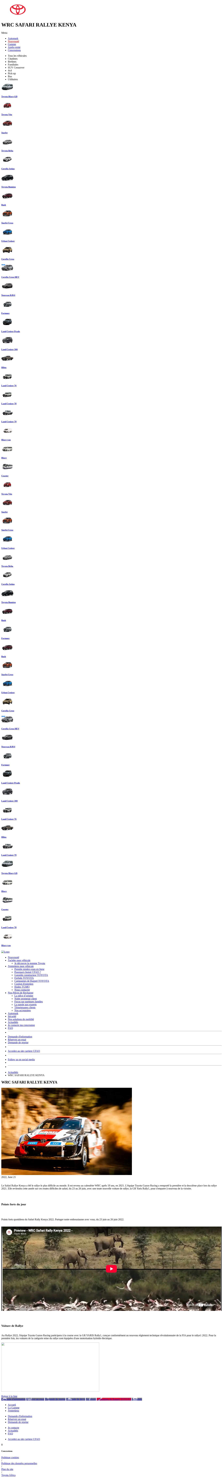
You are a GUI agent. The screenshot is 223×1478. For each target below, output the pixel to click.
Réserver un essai (35, 1399)
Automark (13, 38)
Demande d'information (20, 1036)
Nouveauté (13, 41)
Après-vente (14, 47)
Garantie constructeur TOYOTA (31, 975)
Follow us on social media (21, 1059)
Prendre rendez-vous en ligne (29, 969)
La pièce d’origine (23, 995)
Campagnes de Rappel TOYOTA (31, 981)
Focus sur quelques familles (28, 1001)
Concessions (14, 50)
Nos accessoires (22, 1010)
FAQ (10, 1028)
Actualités (13, 1022)
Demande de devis (75, 1399)
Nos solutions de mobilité (21, 1019)
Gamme (12, 44)
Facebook (91, 1399)
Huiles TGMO (22, 986)
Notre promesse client (25, 998)
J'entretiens (13, 1410)
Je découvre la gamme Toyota (29, 963)
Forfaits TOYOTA (24, 978)
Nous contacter (22, 989)
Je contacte (13, 1427)
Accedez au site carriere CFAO (24, 1051)
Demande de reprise (18, 1042)
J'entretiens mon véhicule (21, 966)
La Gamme (13, 1407)
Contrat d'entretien (23, 983)
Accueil (12, 1404)
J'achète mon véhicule (19, 960)
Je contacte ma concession (21, 1025)
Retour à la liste (9, 1396)
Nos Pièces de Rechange (20, 992)
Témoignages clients (24, 1007)
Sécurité (12, 1016)
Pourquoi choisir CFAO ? (27, 972)
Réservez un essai (17, 1039)
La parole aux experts (25, 1004)
